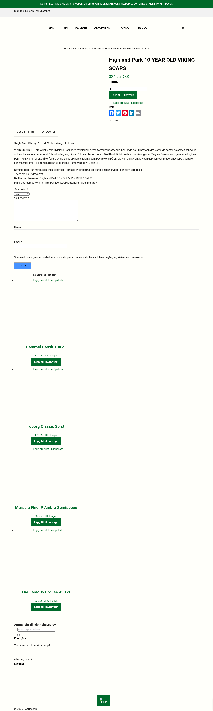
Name (18, 227)
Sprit (52, 27)
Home (67, 48)
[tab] (25, 132)
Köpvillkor (23, 696)
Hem (20, 670)
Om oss (21, 674)
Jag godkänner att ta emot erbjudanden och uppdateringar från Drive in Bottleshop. (57, 635)
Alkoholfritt (104, 27)
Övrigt (126, 27)
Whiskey (98, 48)
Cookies (22, 700)
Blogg (142, 27)
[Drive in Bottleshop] (22, 28)
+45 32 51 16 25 (42, 659)
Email (18, 242)
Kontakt (22, 687)
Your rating (21, 189)
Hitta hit (22, 679)
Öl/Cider (81, 27)
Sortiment (78, 48)
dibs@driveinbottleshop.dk (29, 652)
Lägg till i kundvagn (123, 95)
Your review (21, 198)
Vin (65, 27)
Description (25, 132)
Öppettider (23, 683)
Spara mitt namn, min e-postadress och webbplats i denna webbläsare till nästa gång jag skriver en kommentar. (78, 257)
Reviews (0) (47, 132)
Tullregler (23, 691)
